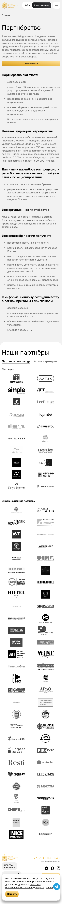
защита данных (44, 887)
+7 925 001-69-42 (46, 858)
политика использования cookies (23, 886)
